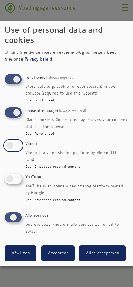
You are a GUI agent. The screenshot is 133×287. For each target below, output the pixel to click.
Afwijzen (21, 253)
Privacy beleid (38, 59)
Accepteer (58, 253)
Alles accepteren (102, 253)
